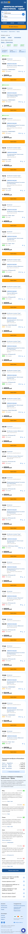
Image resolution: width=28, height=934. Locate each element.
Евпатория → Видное (7, 764)
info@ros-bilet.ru (19, 922)
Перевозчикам (17, 910)
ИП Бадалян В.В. (12, 270)
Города (2, 909)
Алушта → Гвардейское (7, 763)
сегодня (3, 37)
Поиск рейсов (4, 31)
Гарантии (3, 917)
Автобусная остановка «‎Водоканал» (15, 266)
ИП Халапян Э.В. (12, 435)
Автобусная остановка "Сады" (14, 147)
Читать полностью (6, 840)
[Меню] (25, 2)
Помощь (3, 915)
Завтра (12, 22)
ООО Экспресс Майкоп (13, 546)
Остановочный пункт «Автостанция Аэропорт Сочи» (15, 155)
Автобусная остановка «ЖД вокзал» (15, 65)
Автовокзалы (4, 907)
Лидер (9, 159)
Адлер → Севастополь (7, 42)
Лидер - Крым (11, 215)
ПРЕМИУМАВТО (11, 69)
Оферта (3, 919)
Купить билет (13, 79)
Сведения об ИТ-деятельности (17, 908)
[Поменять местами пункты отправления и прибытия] (23, 14)
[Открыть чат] (23, 930)
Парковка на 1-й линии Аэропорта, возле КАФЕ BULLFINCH (15, 95)
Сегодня (5, 22)
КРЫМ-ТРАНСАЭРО (12, 325)
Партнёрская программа (19, 905)
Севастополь (12, 31)
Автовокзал (9, 204)
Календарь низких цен (2, 46)
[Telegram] (2, 922)
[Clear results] (24, 12)
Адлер (18, 31)
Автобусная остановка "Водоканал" (15, 456)
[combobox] (13, 12)
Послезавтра (21, 22)
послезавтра (17, 37)
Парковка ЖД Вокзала (12, 293)
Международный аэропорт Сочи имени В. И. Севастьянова (16, 126)
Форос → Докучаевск (7, 768)
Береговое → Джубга (7, 766)
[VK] (4, 922)
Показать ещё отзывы (13, 870)
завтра (10, 37)
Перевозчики (4, 905)
